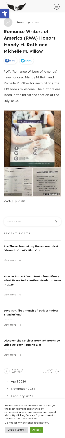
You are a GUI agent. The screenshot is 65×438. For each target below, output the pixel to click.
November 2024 (23, 389)
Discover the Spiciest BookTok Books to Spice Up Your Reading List (32, 348)
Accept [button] (36, 429)
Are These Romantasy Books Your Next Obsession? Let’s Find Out (32, 254)
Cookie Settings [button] (16, 429)
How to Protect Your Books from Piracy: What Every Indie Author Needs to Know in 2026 (32, 286)
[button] (4, 13)
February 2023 (22, 396)
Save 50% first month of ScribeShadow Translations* (32, 318)
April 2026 (18, 381)
